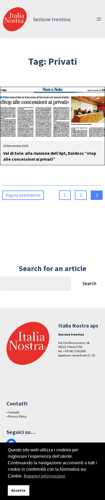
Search (89, 283)
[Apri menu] (99, 19)
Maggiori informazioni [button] (44, 476)
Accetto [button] (18, 490)
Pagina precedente (23, 195)
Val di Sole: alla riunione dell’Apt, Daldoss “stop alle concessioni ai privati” (49, 156)
